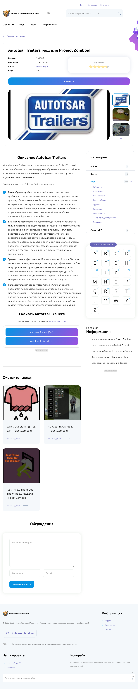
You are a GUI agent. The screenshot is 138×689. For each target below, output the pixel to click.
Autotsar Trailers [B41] (41, 341)
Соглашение (93, 5)
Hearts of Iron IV (13, 663)
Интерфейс (98, 191)
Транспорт (97, 222)
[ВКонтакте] (48, 13)
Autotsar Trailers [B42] (42, 332)
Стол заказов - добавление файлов (109, 362)
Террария (11, 667)
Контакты (104, 5)
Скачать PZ (8, 24)
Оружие (96, 204)
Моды (22, 24)
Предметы (97, 209)
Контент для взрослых (106, 218)
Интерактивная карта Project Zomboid (111, 345)
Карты (34, 24)
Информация (50, 24)
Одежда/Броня (99, 200)
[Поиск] (119, 13)
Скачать (69, 81)
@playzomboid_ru (22, 633)
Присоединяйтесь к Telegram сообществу (113, 351)
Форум (83, 5)
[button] (121, 91)
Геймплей (97, 187)
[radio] (91, 67)
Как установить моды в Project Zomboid (111, 339)
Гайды (93, 166)
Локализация (99, 196)
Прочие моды (99, 213)
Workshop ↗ (42, 66)
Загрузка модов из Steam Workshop (110, 357)
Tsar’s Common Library (57, 321)
